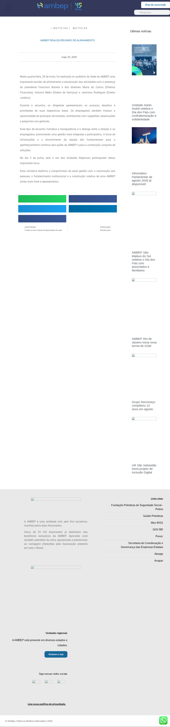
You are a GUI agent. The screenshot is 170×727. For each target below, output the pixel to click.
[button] (8, 7)
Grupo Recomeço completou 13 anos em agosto (143, 405)
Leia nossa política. (47, 703)
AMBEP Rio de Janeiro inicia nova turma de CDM (144, 342)
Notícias (80, 28)
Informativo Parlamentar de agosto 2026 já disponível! (142, 179)
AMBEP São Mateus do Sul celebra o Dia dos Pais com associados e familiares (143, 261)
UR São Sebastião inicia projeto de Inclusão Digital (144, 469)
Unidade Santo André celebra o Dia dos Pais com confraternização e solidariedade (144, 112)
